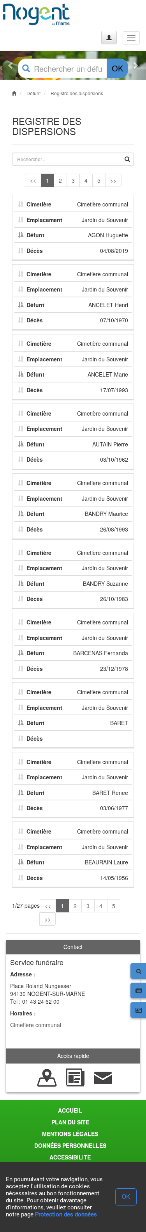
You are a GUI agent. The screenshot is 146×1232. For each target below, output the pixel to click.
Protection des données (66, 1214)
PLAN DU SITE (70, 1122)
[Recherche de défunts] (47, 1077)
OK (117, 68)
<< (33, 180)
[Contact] (103, 1077)
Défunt (33, 93)
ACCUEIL (70, 1110)
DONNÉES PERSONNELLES (70, 1145)
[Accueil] (36, 14)
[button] (11, 65)
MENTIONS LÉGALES (70, 1134)
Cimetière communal (35, 1025)
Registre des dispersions (77, 93)
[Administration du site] (109, 37)
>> (113, 180)
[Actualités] (75, 1077)
